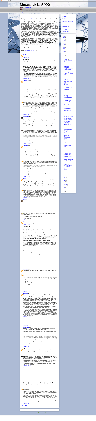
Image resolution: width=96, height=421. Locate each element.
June (65, 178)
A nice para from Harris (67, 128)
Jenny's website (64, 24)
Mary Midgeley (29, 82)
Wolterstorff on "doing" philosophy (67, 112)
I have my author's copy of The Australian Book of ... (68, 156)
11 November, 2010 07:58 (27, 219)
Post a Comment (24, 405)
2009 (64, 187)
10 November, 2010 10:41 (27, 57)
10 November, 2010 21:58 (27, 114)
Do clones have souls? (67, 100)
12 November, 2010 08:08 (27, 332)
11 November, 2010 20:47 (27, 271)
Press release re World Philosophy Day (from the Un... (68, 119)
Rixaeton (24, 221)
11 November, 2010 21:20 (27, 316)
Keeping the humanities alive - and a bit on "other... (68, 69)
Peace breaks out (66, 147)
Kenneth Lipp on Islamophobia (66, 67)
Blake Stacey (25, 54)
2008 (64, 188)
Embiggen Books (66, 164)
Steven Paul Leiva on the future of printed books (68, 104)
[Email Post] (36, 50)
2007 (64, 190)
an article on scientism (28, 18)
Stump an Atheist (66, 89)
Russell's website (64, 16)
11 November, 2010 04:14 (27, 197)
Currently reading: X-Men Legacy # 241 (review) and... (68, 142)
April (64, 181)
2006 (64, 191)
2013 (64, 52)
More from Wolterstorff (67, 110)
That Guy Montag (26, 80)
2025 (64, 37)
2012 (64, 54)
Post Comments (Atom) (42, 412)
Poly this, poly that (66, 62)
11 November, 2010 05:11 (27, 210)
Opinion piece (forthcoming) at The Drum (68, 130)
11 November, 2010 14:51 (27, 267)
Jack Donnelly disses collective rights (67, 122)
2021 (64, 43)
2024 (64, 39)
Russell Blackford (28, 7)
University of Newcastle (65, 26)
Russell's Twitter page (65, 23)
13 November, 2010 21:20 (27, 403)
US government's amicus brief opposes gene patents (68, 168)
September (66, 174)
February (65, 184)
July (64, 177)
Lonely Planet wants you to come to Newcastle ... (68, 166)
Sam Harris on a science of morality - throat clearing (68, 171)
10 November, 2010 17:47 (27, 78)
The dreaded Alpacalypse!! (68, 72)
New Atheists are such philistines (67, 146)
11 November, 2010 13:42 (27, 246)
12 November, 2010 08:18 (27, 346)
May (64, 180)
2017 (64, 48)
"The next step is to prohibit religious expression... (68, 88)
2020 (64, 44)
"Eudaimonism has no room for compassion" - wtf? (68, 124)
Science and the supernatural (68, 144)
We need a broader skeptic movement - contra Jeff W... (68, 82)
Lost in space (66, 95)
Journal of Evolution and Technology (67, 29)
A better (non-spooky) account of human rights (68, 106)
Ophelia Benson (26, 327)
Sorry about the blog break (68, 152)
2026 (64, 36)
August (65, 176)
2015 (64, 51)
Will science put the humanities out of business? (67, 137)
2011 (64, 55)
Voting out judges (66, 135)
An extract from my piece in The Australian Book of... (68, 154)
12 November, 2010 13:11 (27, 365)
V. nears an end (66, 70)
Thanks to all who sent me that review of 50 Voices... (68, 114)
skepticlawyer (25, 212)
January (65, 185)
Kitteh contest (66, 84)
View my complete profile (24, 12)
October (65, 173)
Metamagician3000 (35, 5)
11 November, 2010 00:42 (27, 143)
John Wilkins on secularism (68, 139)
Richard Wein (25, 293)
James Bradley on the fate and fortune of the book (68, 97)
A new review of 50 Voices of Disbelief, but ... (68, 117)
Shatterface (25, 355)
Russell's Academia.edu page (66, 19)
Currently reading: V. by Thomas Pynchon (67, 80)
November (65, 59)
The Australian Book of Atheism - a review (67, 109)
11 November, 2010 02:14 (27, 176)
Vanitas (24, 199)
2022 (64, 41)
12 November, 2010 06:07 (27, 325)
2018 (64, 47)
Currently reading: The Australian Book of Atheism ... (68, 150)
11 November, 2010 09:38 (27, 224)
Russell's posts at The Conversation (67, 21)
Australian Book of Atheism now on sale (68, 91)
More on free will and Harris (68, 160)
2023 (64, 40)
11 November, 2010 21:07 (27, 291)
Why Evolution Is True (65, 31)
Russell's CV (64, 18)
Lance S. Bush (25, 145)
